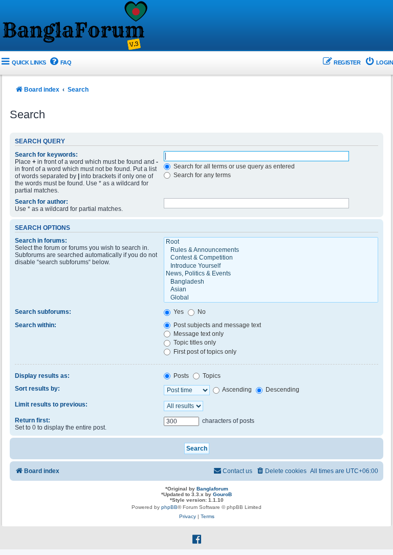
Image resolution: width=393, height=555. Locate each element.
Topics (211, 375)
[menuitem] (60, 63)
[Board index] (74, 26)
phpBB (169, 507)
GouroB (222, 494)
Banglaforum (212, 489)
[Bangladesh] (271, 282)
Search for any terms (201, 175)
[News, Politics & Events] (271, 274)
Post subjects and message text (216, 325)
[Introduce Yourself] (271, 266)
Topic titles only (194, 342)
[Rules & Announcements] (271, 250)
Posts (180, 375)
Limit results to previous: (51, 404)
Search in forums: (41, 240)
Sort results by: (37, 388)
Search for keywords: (46, 154)
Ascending (236, 389)
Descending (281, 389)
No (201, 311)
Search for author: (41, 201)
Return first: (32, 420)
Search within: (35, 325)
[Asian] (271, 290)
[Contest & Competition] (271, 258)
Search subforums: (43, 311)
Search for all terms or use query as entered (233, 166)
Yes (178, 311)
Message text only (198, 333)
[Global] (271, 298)
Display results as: (42, 375)
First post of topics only (204, 351)
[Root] (271, 242)
